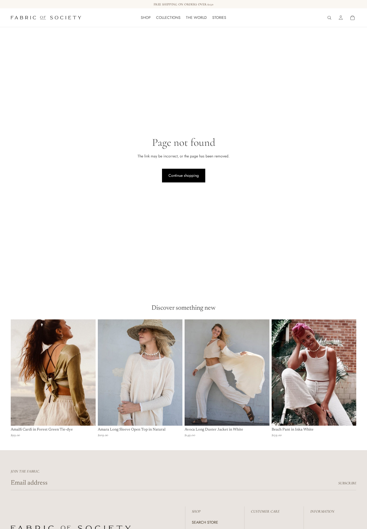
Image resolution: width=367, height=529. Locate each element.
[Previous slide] (19, 372)
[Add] (87, 417)
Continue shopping (183, 175)
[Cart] (352, 18)
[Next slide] (88, 372)
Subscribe (347, 483)
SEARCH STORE (205, 522)
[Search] (329, 18)
